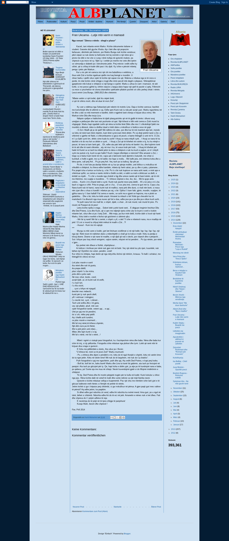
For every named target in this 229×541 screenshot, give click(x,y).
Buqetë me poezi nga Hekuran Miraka (60, 246)
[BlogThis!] (114, 417)
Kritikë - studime (95, 22)
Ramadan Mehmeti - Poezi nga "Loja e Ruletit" (180, 245)
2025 (173, 180)
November (178, 388)
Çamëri (133, 22)
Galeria (164, 22)
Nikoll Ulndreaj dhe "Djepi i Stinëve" (179, 289)
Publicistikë (52, 22)
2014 (173, 220)
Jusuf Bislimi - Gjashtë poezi (180, 368)
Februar (176, 421)
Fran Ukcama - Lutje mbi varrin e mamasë (180, 317)
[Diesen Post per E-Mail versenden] (111, 417)
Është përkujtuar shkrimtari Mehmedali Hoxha (180, 235)
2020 (173, 198)
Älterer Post (156, 507)
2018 (173, 205)
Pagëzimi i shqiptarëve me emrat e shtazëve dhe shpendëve (60, 186)
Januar (176, 425)
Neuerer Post (78, 507)
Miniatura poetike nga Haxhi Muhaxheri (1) (60, 275)
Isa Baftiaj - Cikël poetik (180, 362)
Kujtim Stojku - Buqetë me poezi (179, 325)
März (175, 417)
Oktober (176, 392)
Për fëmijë (121, 22)
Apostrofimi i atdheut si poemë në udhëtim (178, 340)
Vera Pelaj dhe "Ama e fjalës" (180, 257)
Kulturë (64, 22)
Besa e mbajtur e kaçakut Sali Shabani (180, 272)
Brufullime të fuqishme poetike (178, 281)
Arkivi (154, 22)
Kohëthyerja (178, 358)
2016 (173, 212)
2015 (173, 216)
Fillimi (40, 22)
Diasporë (144, 22)
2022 (173, 190)
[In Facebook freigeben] (120, 417)
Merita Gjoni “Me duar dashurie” (180, 304)
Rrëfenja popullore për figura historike (60, 126)
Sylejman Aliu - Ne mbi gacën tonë (180, 382)
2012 (173, 433)
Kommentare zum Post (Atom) (95, 511)
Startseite (118, 507)
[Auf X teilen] (117, 417)
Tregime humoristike (60, 69)
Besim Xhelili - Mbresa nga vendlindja (179, 297)
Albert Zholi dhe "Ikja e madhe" (180, 310)
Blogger (127, 534)
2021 (173, 194)
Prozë (82, 22)
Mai (175, 410)
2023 (173, 187)
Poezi (73, 22)
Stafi (173, 22)
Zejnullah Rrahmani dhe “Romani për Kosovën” (180, 350)
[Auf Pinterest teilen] (123, 417)
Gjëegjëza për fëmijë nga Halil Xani (60, 98)
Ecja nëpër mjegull (177, 227)
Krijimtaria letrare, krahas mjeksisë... (180, 264)
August (176, 399)
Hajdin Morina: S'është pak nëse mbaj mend (60, 217)
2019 (173, 202)
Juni (175, 406)
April (175, 414)
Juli (175, 403)
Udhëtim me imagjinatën (179, 332)
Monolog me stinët (180, 253)
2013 (173, 429)
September (178, 395)
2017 (173, 209)
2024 (173, 183)
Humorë (109, 22)
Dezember (178, 223)
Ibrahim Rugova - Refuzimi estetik (180, 375)
